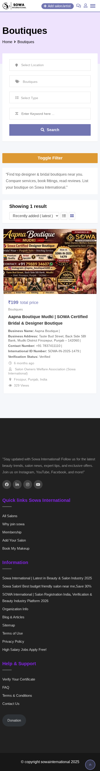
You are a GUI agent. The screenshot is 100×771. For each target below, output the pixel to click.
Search (53, 130)
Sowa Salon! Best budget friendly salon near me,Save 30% (46, 586)
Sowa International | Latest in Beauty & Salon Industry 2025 (47, 578)
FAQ (5, 687)
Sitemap (8, 625)
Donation (14, 720)
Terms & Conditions (17, 695)
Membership (11, 532)
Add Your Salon (14, 540)
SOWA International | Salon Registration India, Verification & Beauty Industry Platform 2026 (47, 597)
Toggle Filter (50, 158)
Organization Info (15, 609)
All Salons (9, 516)
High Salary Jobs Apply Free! (24, 650)
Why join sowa (13, 524)
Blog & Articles (13, 617)
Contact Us (11, 704)
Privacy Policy (13, 641)
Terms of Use (12, 633)
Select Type (29, 98)
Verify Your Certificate (18, 679)
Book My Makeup (15, 548)
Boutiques (15, 309)
